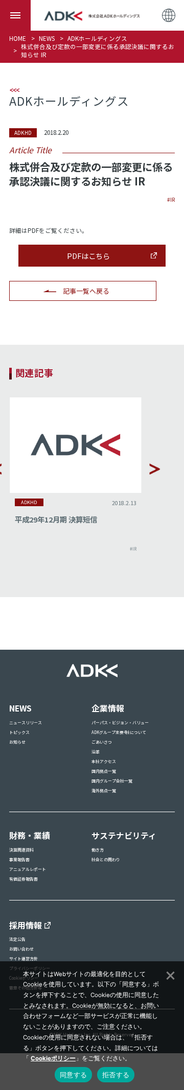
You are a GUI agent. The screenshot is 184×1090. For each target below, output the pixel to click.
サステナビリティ (123, 835)
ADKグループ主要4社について (118, 732)
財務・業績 (29, 835)
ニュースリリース (25, 722)
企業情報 (107, 708)
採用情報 (25, 925)
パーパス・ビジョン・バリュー (120, 722)
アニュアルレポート (27, 869)
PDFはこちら (88, 255)
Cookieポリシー (53, 1058)
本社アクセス (103, 761)
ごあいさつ (101, 742)
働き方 (97, 849)
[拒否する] (170, 974)
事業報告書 (19, 859)
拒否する (115, 1075)
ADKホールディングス (97, 38)
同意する (73, 1075)
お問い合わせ (21, 949)
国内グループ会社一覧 (111, 781)
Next (154, 469)
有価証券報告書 (23, 879)
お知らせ (17, 742)
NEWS (47, 38)
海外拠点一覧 (103, 790)
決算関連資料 (21, 849)
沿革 (95, 751)
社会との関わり (105, 859)
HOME (17, 38)
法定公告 (17, 939)
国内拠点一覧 (103, 771)
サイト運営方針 (23, 958)
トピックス (19, 732)
